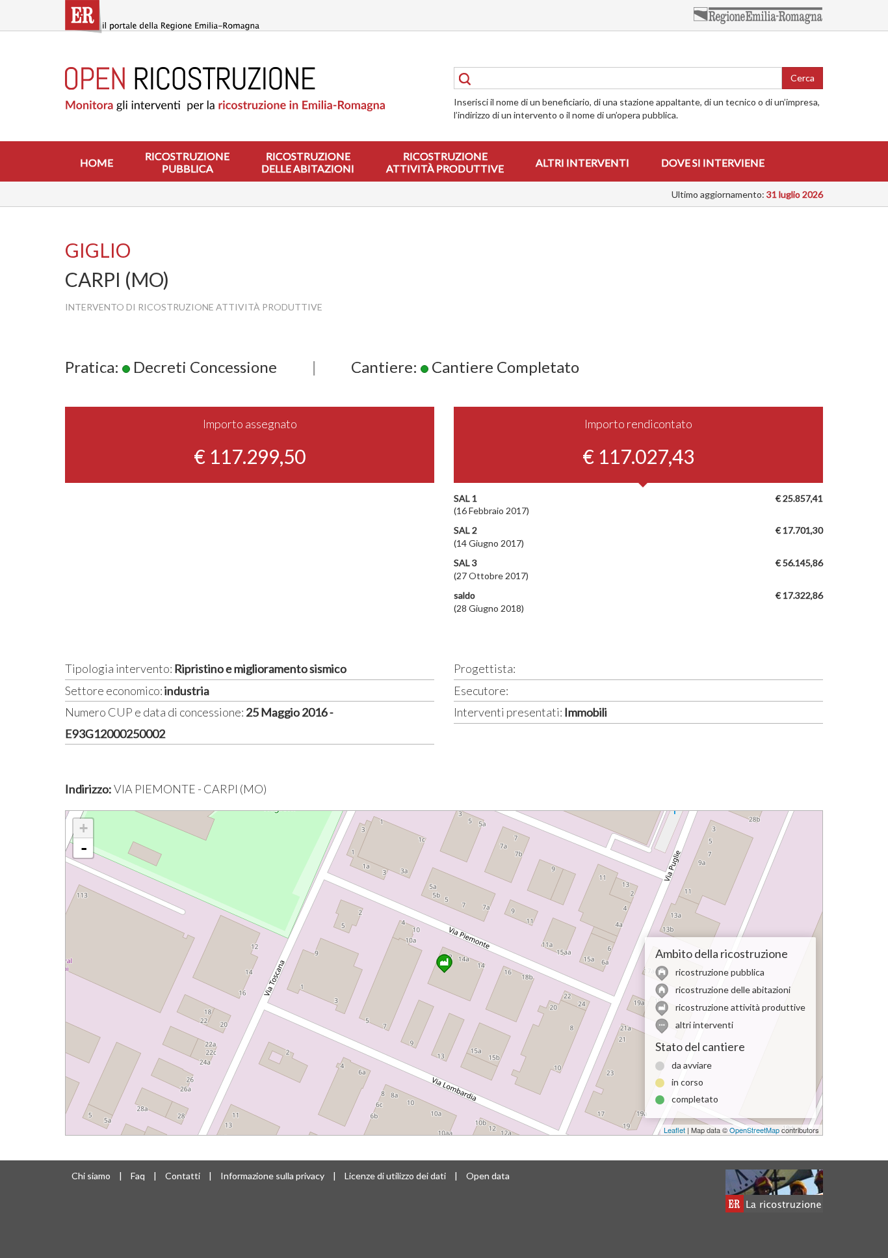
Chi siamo (91, 1175)
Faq (138, 1175)
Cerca (802, 77)
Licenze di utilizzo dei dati (395, 1175)
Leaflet (674, 1130)
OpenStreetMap (754, 1130)
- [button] (83, 848)
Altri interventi (582, 162)
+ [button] (83, 828)
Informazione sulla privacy (272, 1175)
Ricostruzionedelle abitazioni (307, 162)
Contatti (182, 1175)
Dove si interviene (712, 162)
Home (96, 162)
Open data (488, 1175)
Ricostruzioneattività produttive (445, 162)
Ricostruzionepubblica (187, 162)
